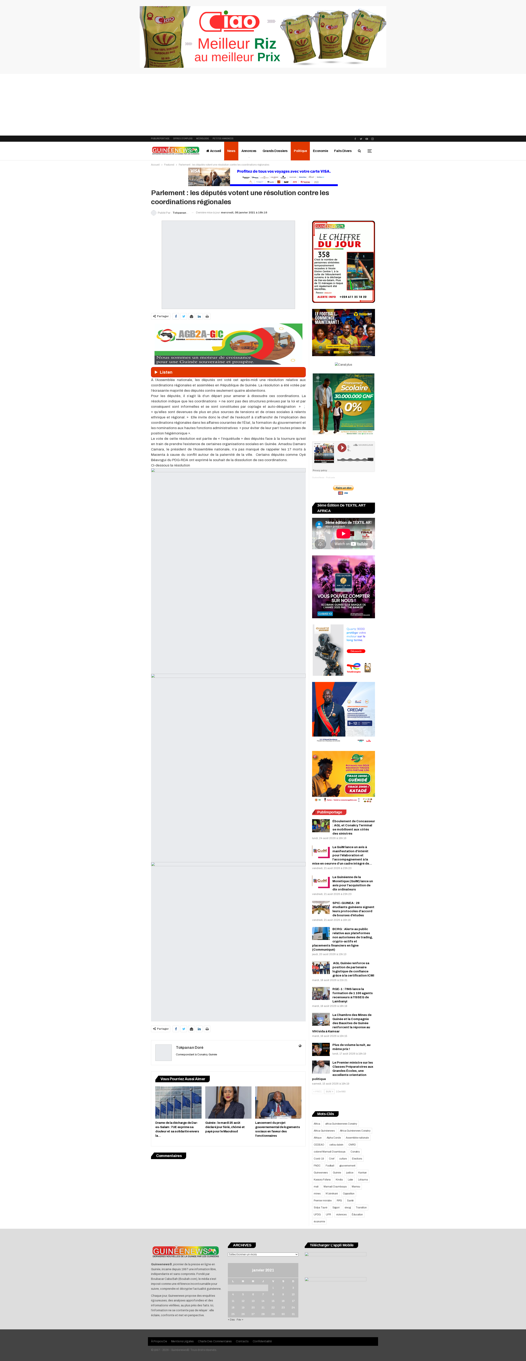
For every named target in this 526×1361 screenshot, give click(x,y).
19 (243, 1307)
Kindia (339, 1179)
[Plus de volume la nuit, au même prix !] (321, 1049)
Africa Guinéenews (324, 1130)
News (231, 151)
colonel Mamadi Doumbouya (329, 1151)
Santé (350, 1200)
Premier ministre (323, 1200)
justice (349, 1172)
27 (253, 1314)
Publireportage (160, 138)
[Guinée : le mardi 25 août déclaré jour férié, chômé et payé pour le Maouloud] (228, 1102)
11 (233, 1301)
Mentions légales (182, 1341)
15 (273, 1301)
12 (243, 1301)
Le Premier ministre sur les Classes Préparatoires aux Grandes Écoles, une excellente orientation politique (342, 1071)
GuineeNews (318, 477)
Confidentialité (262, 1341)
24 (293, 1307)
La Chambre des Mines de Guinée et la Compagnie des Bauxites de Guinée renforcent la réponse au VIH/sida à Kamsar (341, 1023)
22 (273, 1307)
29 (273, 1314)
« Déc (231, 1319)
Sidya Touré (320, 1207)
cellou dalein (336, 1144)
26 (243, 1314)
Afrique (318, 1137)
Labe (350, 1179)
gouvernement (347, 1165)
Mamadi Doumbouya (335, 1186)
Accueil (215, 151)
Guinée (337, 1172)
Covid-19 (319, 1158)
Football (330, 1165)
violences (341, 1214)
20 (253, 1307)
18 (233, 1307)
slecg (348, 1207)
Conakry (355, 1151)
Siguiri (336, 1207)
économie (319, 1221)
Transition (361, 1207)
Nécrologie (202, 138)
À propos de (159, 1341)
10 (293, 1294)
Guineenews (321, 1172)
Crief (331, 1158)
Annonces (248, 151)
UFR (328, 1214)
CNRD (352, 1144)
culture (343, 1158)
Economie (320, 151)
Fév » (240, 1319)
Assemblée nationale (357, 1137)
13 (253, 1301)
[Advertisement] (263, 105)
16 (283, 1301)
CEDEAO (319, 1144)
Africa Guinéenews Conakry (355, 1130)
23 (283, 1307)
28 (263, 1314)
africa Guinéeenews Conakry (341, 1123)
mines (317, 1193)
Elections (357, 1158)
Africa (317, 1123)
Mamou (356, 1186)
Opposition (348, 1193)
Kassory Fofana (322, 1179)
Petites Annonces (223, 138)
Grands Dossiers (275, 151)
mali (316, 1186)
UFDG (317, 1214)
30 (283, 1314)
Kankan (362, 1172)
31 (293, 1314)
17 (293, 1301)
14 (263, 1301)
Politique (300, 151)
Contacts (242, 1341)
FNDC (317, 1165)
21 (263, 1307)
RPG (339, 1200)
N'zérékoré (332, 1193)
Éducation (357, 1214)
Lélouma (363, 1179)
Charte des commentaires (215, 1341)
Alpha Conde (334, 1137)
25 (233, 1314)
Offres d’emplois (183, 138)
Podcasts (330, 477)
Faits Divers (343, 151)
